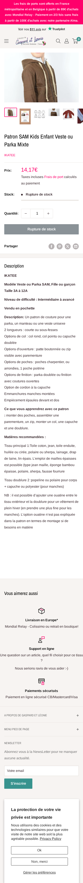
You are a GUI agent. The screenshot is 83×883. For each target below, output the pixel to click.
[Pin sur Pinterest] (60, 246)
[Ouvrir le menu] (6, 41)
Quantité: (11, 213)
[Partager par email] (76, 246)
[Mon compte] (66, 41)
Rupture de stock (41, 229)
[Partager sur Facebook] (51, 246)
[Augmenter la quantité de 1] (48, 213)
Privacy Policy (50, 838)
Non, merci (39, 861)
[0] (75, 41)
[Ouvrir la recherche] (58, 41)
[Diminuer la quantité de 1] (25, 213)
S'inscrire (18, 783)
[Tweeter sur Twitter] (68, 246)
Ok (39, 850)
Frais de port (53, 177)
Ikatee (9, 155)
